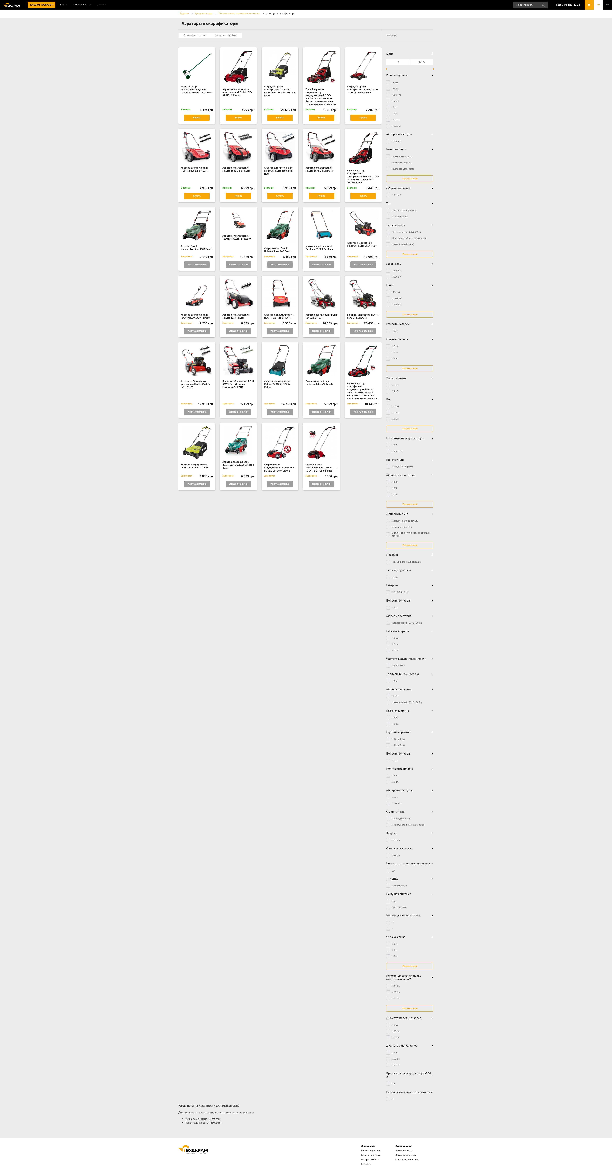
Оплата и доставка (82, 5)
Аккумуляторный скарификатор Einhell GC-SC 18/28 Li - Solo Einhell (363, 89)
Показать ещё (410, 178)
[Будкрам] (193, 1155)
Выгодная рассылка (405, 1155)
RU (598, 5)
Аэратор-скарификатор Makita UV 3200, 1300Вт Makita (277, 384)
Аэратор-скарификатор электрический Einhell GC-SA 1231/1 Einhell (237, 92)
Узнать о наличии (196, 264)
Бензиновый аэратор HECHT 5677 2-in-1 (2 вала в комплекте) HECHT (238, 384)
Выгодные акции (404, 1150)
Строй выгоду (403, 1146)
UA (607, 5)
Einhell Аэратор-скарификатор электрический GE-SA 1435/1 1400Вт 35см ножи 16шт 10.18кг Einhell (363, 176)
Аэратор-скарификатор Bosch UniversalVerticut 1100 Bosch (238, 465)
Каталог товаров (40, 5)
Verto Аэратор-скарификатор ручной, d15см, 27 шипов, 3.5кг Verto (196, 89)
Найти (544, 5)
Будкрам (11, 4)
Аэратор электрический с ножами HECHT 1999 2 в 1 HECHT (278, 171)
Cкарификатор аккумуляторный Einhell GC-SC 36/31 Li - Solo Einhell (321, 467)
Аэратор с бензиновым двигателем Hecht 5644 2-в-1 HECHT (195, 384)
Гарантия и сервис (371, 1155)
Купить (197, 117)
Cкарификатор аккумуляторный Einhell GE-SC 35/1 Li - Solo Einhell (279, 467)
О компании (368, 1146)
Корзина (588, 1)
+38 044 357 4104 (568, 5)
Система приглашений (407, 1159)
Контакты (101, 5)
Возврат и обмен (370, 1159)
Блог (62, 5)
